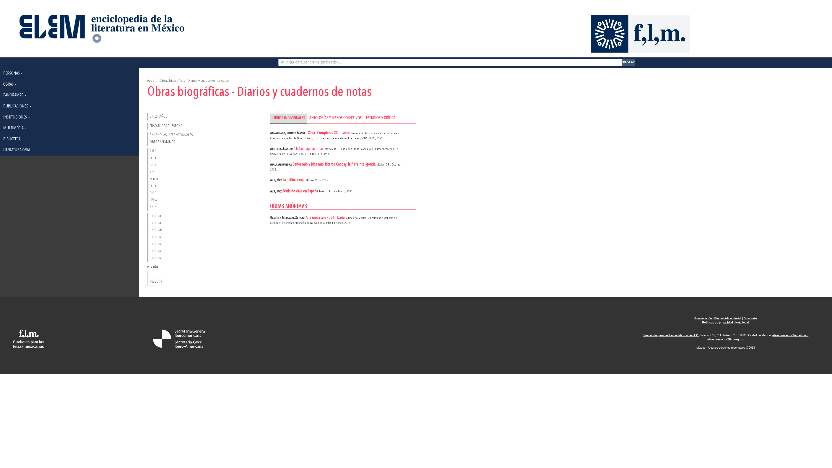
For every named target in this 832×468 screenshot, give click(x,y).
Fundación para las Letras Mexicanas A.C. (671, 335)
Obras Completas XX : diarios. (329, 133)
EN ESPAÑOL (158, 117)
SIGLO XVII (156, 244)
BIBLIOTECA (12, 139)
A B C (153, 151)
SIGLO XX (156, 223)
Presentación (703, 318)
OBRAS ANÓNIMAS (162, 142)
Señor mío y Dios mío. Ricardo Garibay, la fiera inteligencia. (335, 164)
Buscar (629, 62)
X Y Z (153, 207)
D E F (153, 158)
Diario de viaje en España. (301, 191)
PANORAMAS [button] (13, 95)
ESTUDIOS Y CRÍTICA (380, 118)
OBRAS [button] (9, 84)
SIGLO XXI (156, 216)
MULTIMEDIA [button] (13, 128)
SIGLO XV (156, 258)
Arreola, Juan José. (283, 149)
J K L (153, 172)
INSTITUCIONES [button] (15, 117)
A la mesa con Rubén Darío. (326, 218)
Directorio (750, 318)
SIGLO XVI (156, 251)
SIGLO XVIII (157, 237)
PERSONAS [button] (12, 73)
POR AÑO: (153, 267)
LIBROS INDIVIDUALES (288, 118)
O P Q (153, 186)
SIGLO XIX (156, 230)
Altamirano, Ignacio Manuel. (289, 133)
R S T (153, 193)
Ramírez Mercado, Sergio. (288, 218)
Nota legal (742, 322)
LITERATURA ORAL (16, 150)
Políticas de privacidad (717, 322)
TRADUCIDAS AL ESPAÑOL (167, 126)
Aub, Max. (276, 180)
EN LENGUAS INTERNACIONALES (171, 135)
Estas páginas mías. (310, 149)
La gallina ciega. (294, 180)
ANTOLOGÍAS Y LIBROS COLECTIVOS (335, 118)
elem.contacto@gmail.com (790, 335)
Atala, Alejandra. (281, 164)
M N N (154, 179)
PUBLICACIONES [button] (16, 106)
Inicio (150, 80)
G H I (153, 165)
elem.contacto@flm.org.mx (725, 339)
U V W (153, 200)
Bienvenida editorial (727, 318)
